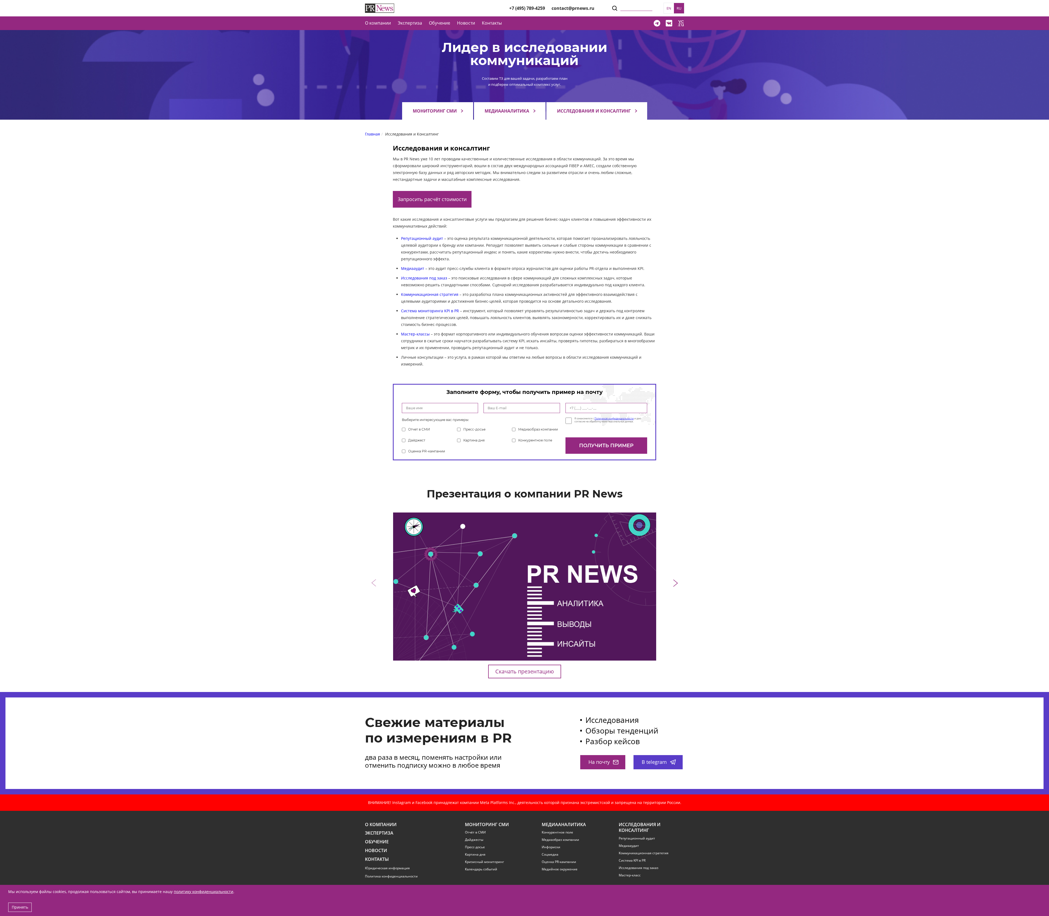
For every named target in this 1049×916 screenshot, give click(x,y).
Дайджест (416, 440)
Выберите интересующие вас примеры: (435, 420)
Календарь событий (481, 869)
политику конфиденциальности (203, 891)
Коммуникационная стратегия (429, 294)
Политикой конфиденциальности (614, 418)
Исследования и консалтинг (594, 111)
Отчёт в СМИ (475, 832)
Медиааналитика (507, 111)
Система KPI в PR (632, 860)
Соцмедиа (550, 854)
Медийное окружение (559, 869)
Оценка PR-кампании (426, 451)
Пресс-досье (474, 429)
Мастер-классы (415, 334)
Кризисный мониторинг (484, 862)
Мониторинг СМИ (435, 111)
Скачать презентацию (524, 671)
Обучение (439, 23)
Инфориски (551, 847)
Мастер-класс (630, 875)
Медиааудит (412, 268)
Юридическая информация (387, 868)
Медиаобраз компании (538, 429)
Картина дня (474, 440)
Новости (466, 23)
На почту (599, 762)
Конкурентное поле (535, 440)
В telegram (654, 762)
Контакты (492, 23)
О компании (378, 23)
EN (669, 8)
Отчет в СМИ (419, 429)
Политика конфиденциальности (391, 876)
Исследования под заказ (424, 278)
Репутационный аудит (422, 238)
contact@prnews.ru (573, 8)
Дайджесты (474, 840)
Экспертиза (379, 833)
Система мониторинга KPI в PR (430, 310)
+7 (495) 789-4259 (527, 8)
